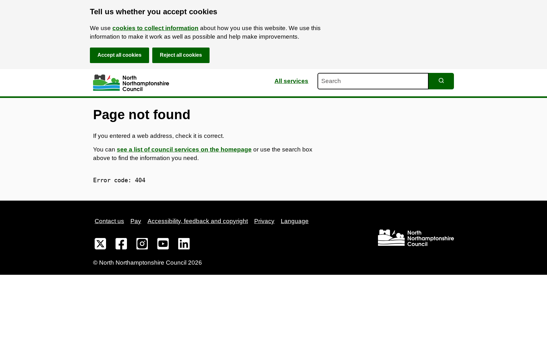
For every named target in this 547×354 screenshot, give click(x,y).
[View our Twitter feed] (100, 245)
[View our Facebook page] (121, 245)
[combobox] (373, 81)
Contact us (109, 221)
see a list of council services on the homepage (184, 149)
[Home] (131, 83)
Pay (135, 221)
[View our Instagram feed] (142, 245)
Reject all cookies (181, 55)
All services (291, 81)
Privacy (264, 221)
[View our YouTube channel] (163, 245)
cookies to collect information (155, 28)
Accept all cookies (119, 55)
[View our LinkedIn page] (184, 245)
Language (295, 221)
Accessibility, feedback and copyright (198, 221)
